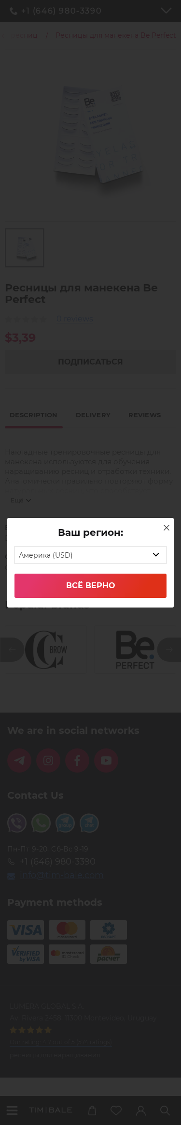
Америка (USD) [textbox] (46, 555)
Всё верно (90, 585)
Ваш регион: (90, 532)
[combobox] (90, 555)
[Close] (166, 527)
